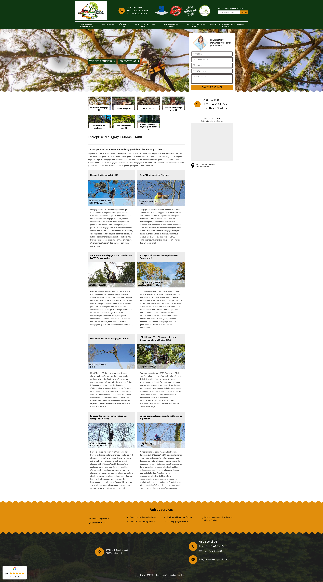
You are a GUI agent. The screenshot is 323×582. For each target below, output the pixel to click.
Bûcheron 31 (124, 26)
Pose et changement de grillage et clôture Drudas (218, 518)
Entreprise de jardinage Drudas (142, 522)
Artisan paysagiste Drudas (177, 522)
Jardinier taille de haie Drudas (179, 517)
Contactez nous (129, 61)
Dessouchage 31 (107, 26)
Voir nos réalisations (102, 61)
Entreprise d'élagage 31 (86, 26)
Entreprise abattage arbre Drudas (143, 517)
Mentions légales (176, 575)
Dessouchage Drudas (100, 519)
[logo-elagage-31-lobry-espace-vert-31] (91, 10)
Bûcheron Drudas (99, 523)
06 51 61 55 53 (140, 10)
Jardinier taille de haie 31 (195, 26)
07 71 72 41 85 (139, 13)
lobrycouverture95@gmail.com (213, 559)
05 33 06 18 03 (134, 7)
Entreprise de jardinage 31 (171, 26)
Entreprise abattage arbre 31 (145, 26)
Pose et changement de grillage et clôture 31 (228, 26)
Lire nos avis (14, 577)
